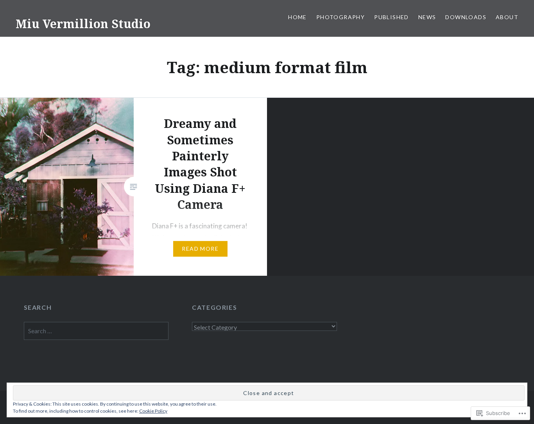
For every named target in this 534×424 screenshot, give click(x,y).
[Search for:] (96, 330)
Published (391, 17)
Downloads (465, 17)
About (507, 17)
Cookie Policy (153, 411)
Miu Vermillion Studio (83, 24)
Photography (340, 17)
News (427, 17)
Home (297, 17)
